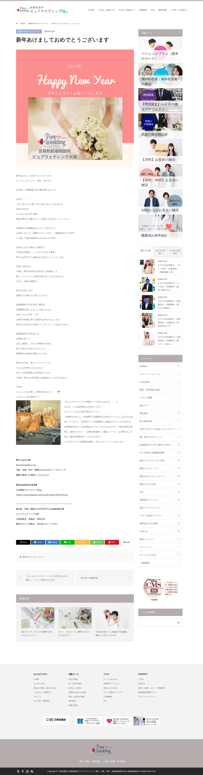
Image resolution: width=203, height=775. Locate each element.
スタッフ (37, 696)
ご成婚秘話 (159, 562)
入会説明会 (159, 381)
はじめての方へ (40, 683)
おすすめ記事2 (175, 252)
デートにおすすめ (160, 554)
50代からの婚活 (75, 688)
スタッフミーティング (159, 374)
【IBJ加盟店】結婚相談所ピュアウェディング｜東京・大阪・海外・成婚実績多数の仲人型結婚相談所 (98, 771)
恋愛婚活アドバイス (160, 499)
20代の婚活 (73, 679)
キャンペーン (159, 547)
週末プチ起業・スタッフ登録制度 (151, 688)
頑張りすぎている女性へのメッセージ (159, 429)
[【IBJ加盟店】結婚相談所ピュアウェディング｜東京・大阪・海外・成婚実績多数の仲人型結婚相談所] (68, 10)
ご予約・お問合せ (178, 9)
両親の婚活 (73, 705)
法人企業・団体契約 (42, 701)
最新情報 (162, 9)
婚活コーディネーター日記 (160, 460)
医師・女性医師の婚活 (159, 389)
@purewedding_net (26, 464)
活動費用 (143, 9)
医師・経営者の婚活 (77, 696)
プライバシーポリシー (147, 696)
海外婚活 (72, 701)
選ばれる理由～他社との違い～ (46, 688)
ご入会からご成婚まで (43, 692)
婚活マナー (159, 405)
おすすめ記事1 (160, 252)
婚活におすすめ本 (160, 484)
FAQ (153, 9)
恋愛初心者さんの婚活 (77, 692)
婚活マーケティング (160, 468)
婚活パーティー (160, 539)
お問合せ (141, 683)
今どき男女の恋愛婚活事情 (160, 452)
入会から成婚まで (126, 9)
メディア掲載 (159, 397)
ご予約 (140, 679)
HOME (91, 9)
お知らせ (160, 531)
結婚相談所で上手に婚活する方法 (160, 444)
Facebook (23, 771)
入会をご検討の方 (106, 9)
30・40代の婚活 (75, 683)
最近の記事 (146, 250)
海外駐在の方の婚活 (160, 523)
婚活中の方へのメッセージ (29, 31)
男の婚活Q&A (159, 421)
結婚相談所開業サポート (148, 692)
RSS (32, 771)
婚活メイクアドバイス (159, 507)
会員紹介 (160, 366)
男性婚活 (160, 413)
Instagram (27, 771)
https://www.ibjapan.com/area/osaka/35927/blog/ (42, 494)
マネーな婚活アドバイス (160, 515)
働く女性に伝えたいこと (159, 436)
